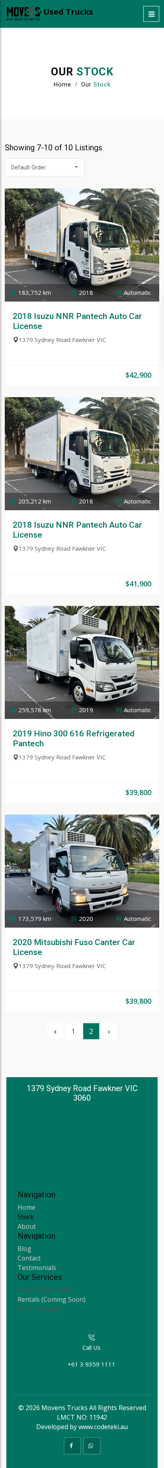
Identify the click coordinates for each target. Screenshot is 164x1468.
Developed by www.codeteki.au (82, 1426)
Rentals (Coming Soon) (52, 1299)
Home (62, 84)
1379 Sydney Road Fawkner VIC (62, 340)
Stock (26, 1216)
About (27, 1226)
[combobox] (44, 167)
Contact (29, 1258)
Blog (24, 1248)
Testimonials (37, 1267)
